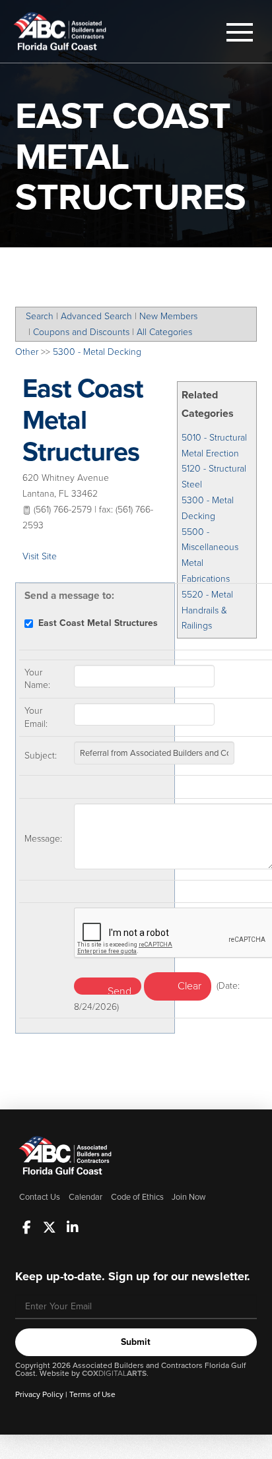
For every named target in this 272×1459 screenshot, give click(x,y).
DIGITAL (114, 1373)
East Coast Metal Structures (83, 420)
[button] (239, 32)
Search (39, 316)
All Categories (164, 332)
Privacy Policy (39, 1394)
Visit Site (39, 556)
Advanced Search (96, 316)
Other (26, 352)
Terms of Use (92, 1394)
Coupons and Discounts (81, 332)
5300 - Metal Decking (97, 352)
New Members (168, 316)
